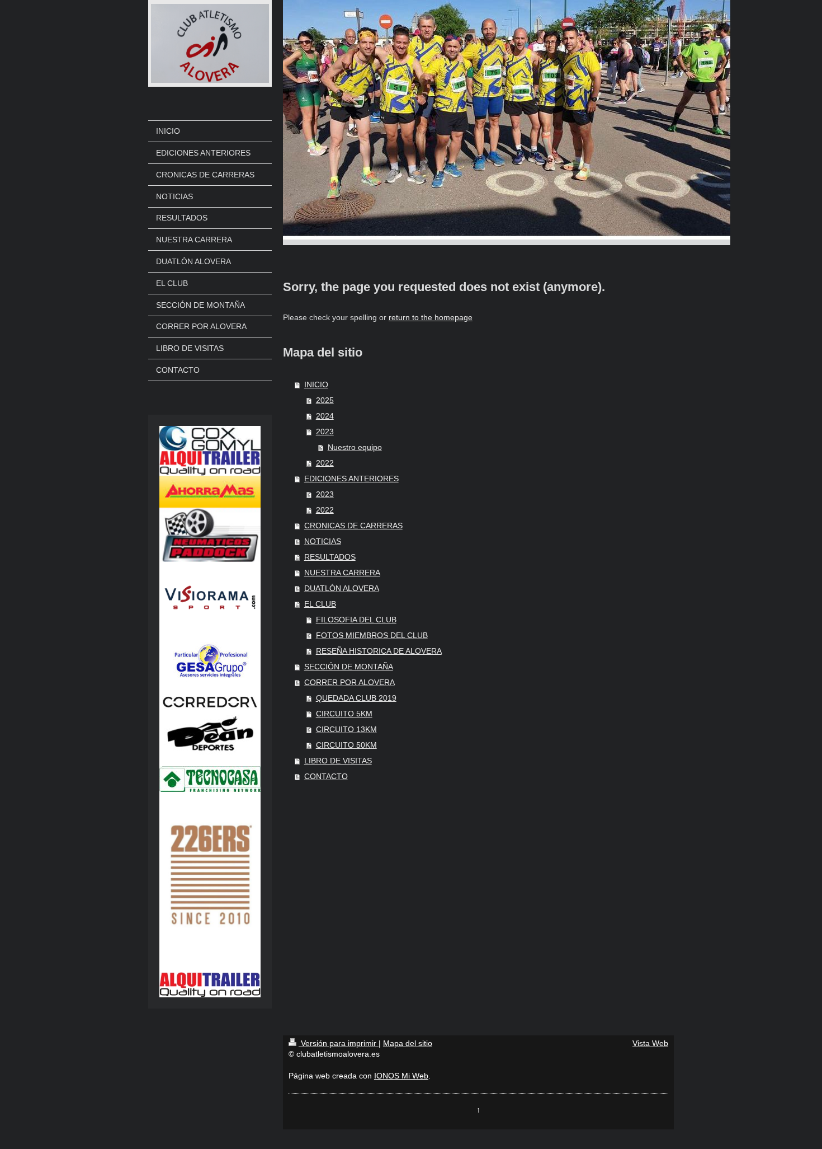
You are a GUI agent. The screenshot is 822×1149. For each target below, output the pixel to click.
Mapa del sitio (407, 1043)
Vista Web (650, 1043)
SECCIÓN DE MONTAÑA (348, 666)
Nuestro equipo (355, 447)
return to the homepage (431, 317)
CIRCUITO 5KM (344, 713)
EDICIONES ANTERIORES (351, 478)
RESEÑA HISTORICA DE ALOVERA (379, 650)
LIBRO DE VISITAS (338, 760)
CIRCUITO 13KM (346, 729)
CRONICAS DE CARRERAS (353, 525)
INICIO (316, 384)
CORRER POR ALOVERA (349, 682)
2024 (325, 415)
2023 (325, 431)
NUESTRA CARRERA (342, 572)
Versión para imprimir (339, 1043)
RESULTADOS (330, 556)
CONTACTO (326, 776)
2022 (325, 462)
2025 (325, 400)
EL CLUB (320, 603)
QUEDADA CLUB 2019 (356, 697)
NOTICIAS (322, 541)
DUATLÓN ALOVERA (341, 588)
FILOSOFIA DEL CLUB (356, 619)
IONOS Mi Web (401, 1075)
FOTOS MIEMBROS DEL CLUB (372, 635)
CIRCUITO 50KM (346, 744)
